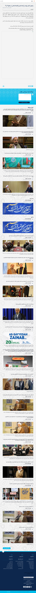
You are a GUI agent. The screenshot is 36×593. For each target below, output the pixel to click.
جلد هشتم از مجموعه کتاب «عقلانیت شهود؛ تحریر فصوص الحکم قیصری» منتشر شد (21, 483)
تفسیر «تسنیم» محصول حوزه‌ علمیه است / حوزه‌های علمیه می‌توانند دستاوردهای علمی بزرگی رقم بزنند (18, 153)
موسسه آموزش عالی (10, 563)
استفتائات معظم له (31, 566)
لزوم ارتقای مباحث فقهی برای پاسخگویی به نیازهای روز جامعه (24, 304)
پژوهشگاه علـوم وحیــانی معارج (19, 561)
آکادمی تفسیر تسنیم (20, 568)
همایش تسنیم (32, 568)
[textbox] (25, 97)
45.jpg (32, 217)
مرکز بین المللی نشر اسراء (10, 566)
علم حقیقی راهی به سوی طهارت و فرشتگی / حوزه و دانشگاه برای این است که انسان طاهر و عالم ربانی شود (18, 395)
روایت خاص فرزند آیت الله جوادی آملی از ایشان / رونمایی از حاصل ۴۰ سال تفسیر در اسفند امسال (19, 281)
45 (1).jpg (31, 198)
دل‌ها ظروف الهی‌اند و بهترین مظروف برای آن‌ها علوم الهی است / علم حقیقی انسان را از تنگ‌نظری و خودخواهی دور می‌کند (19, 417)
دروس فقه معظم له (31, 564)
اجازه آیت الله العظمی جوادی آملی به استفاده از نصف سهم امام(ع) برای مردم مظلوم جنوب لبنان (19, 462)
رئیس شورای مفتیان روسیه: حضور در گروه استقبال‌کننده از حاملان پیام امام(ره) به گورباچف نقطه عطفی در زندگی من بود (18, 258)
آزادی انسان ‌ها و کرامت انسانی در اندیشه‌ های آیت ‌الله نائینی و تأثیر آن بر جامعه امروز (21, 235)
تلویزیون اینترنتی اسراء (10, 564)
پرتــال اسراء (11, 561)
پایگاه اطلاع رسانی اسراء (20, 562)
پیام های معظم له (32, 567)
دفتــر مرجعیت (11, 562)
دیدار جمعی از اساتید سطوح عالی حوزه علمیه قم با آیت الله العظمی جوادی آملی (22, 374)
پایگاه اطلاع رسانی (6, 548)
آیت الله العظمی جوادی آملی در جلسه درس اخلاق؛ (26, 506)
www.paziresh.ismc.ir (29, 22)
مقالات (22, 567)
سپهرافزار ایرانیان (8, 591)
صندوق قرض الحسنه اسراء (9, 567)
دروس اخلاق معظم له (31, 563)
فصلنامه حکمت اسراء (20, 566)
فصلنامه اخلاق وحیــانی (20, 564)
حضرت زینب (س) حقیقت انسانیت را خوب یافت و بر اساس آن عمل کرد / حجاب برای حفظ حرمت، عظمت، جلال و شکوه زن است (19, 327)
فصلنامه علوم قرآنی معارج (20, 563)
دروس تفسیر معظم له (31, 562)
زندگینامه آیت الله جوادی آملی (30, 561)
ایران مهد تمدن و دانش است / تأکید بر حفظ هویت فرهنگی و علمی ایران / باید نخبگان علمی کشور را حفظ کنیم (18, 176)
